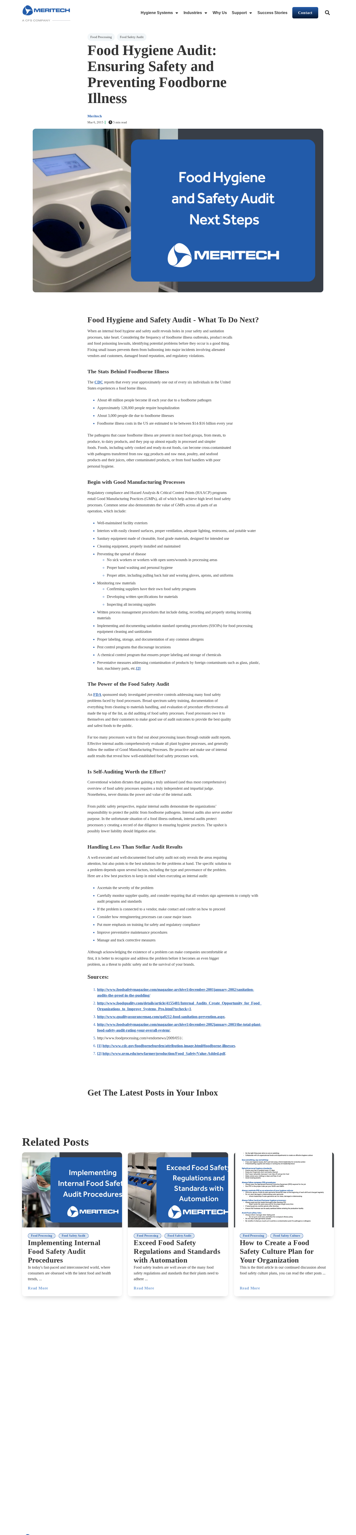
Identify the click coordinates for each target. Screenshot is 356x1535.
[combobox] (327, 13)
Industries (193, 13)
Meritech (94, 116)
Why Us (220, 13)
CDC (98, 382)
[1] (99, 1046)
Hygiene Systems (157, 13)
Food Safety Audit (132, 37)
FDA (97, 694)
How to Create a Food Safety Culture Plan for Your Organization (277, 1251)
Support (239, 13)
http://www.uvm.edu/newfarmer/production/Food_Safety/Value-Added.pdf (163, 1053)
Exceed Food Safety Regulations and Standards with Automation (177, 1251)
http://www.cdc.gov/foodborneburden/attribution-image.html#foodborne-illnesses (168, 1046)
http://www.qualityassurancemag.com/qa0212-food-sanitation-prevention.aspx (161, 1017)
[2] (138, 668)
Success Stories (272, 13)
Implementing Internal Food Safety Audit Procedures (64, 1251)
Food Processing (101, 37)
